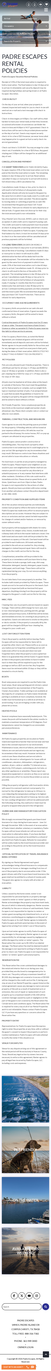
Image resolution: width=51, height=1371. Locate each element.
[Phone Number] (34, 4)
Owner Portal (25, 1312)
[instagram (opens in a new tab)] (36, 1295)
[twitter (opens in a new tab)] (21, 1295)
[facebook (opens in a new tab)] (14, 1295)
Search (6, 1307)
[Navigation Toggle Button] (46, 10)
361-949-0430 (30, 1341)
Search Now (26, 33)
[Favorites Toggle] (46, 4)
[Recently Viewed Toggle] (40, 4)
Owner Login (25, 1347)
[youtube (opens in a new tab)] (29, 1295)
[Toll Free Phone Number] (28, 4)
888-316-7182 (32, 1334)
